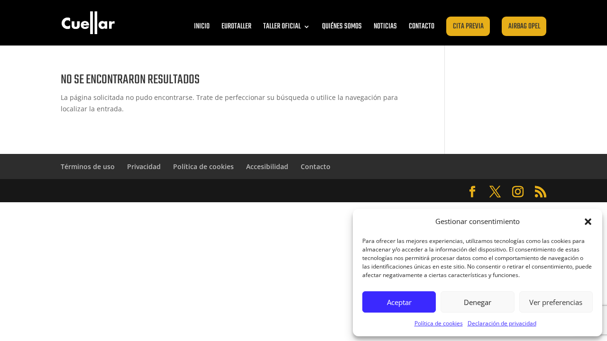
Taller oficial (282, 26)
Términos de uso (88, 166)
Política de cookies (438, 323)
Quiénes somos (342, 26)
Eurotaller (236, 26)
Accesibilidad (267, 166)
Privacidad (144, 166)
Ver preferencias (555, 302)
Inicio (202, 26)
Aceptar (399, 302)
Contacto (421, 26)
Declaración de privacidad (502, 323)
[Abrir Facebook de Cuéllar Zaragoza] (472, 192)
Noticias (385, 26)
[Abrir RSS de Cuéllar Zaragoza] (540, 192)
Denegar (477, 302)
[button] (588, 221)
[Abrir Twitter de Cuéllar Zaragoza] (495, 192)
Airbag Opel (524, 26)
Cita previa (468, 26)
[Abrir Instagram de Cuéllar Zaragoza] (518, 192)
